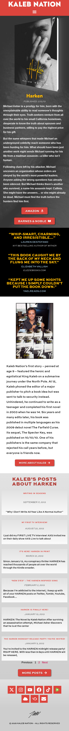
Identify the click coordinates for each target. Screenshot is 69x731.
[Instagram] (21, 690)
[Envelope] (44, 699)
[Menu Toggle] (34, 12)
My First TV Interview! (34, 522)
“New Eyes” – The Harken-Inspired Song (34, 580)
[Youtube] (30, 690)
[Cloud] (25, 699)
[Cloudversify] (35, 699)
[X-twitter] (12, 690)
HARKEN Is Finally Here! (34, 609)
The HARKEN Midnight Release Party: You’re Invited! (34, 639)
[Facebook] (39, 690)
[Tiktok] (48, 690)
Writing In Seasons (34, 493)
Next (45, 662)
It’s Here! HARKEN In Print (34, 551)
